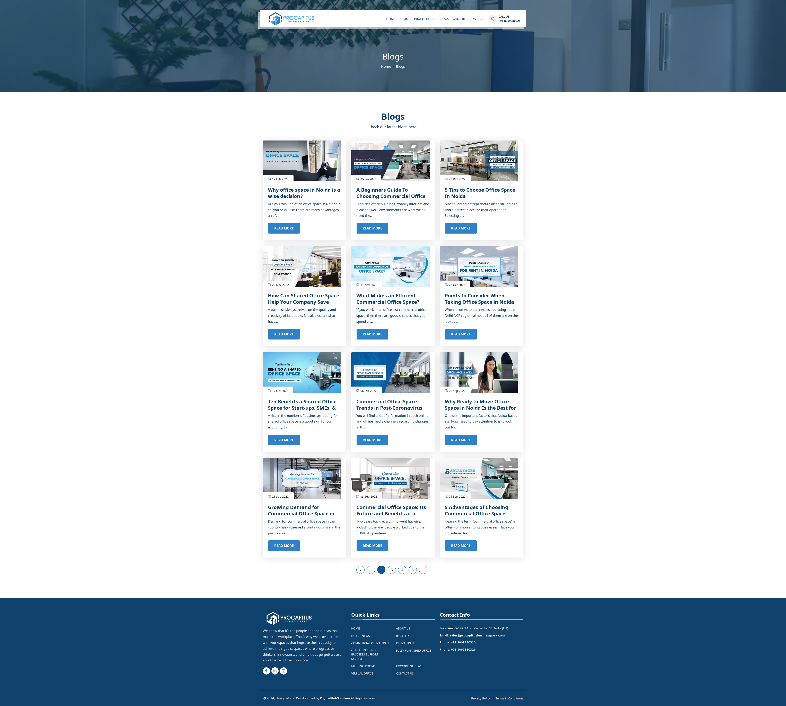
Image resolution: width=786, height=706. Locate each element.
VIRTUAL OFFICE (362, 673)
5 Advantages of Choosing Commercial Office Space (476, 510)
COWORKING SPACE (409, 666)
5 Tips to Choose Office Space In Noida (480, 192)
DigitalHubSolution (335, 698)
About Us (403, 628)
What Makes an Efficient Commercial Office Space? (387, 298)
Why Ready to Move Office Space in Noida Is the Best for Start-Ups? (480, 407)
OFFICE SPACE (405, 643)
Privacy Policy (481, 698)
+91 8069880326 (463, 649)
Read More (284, 228)
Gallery (459, 19)
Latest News (360, 636)
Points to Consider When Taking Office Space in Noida (479, 298)
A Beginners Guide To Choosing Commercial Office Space (391, 196)
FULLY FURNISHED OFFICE (413, 650)
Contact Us (405, 673)
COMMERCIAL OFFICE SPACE (370, 643)
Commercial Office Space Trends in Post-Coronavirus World (389, 407)
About (405, 19)
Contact (476, 19)
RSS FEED (402, 636)
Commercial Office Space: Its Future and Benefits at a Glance (391, 513)
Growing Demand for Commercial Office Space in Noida (301, 513)
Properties (423, 19)
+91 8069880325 (509, 21)
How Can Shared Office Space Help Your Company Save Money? (303, 301)
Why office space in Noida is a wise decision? (304, 192)
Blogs (444, 19)
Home (390, 19)
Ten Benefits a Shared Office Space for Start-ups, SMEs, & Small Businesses (302, 407)
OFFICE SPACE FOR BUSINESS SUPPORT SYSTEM (364, 654)
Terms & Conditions (509, 698)
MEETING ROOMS (363, 666)
